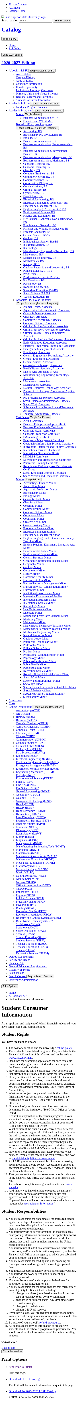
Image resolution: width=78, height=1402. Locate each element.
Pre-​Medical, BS (32, 273)
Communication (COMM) (31, 739)
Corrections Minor (33, 515)
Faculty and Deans (19, 959)
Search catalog (9, 20)
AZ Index (14, 7)
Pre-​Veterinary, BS (34, 280)
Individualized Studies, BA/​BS (41, 241)
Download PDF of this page (25, 1379)
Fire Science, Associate (36, 352)
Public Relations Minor (36, 667)
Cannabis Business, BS (36, 163)
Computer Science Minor (37, 512)
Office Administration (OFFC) (33, 885)
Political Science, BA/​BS (37, 270)
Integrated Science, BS (36, 244)
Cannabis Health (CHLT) (30, 729)
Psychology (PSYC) (27, 904)
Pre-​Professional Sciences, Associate (44, 397)
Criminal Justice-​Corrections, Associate (45, 326)
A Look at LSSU (18, 70)
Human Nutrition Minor (37, 580)
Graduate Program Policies (31, 107)
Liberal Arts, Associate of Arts (40, 371)
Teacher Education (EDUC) (32, 943)
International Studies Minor (38, 602)
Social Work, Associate (36, 404)
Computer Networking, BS (38, 176)
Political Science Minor (36, 648)
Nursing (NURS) (26, 882)
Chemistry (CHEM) (27, 733)
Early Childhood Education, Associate (45, 342)
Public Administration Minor (39, 661)
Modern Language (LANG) (32, 869)
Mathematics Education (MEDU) (35, 859)
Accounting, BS (32, 131)
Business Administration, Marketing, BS (46, 160)
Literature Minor (32, 612)
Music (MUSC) (25, 872)
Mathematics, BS (33, 254)
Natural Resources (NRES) (31, 875)
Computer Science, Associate (40, 323)
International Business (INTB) (33, 820)
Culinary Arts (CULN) (29, 749)
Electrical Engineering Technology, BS (45, 202)
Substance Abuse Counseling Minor (43, 693)
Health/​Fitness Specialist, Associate (43, 368)
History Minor (31, 573)
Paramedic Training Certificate (40, 463)
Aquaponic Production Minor (40, 489)
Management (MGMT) (29, 843)
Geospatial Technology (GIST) (34, 801)
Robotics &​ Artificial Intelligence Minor (46, 674)
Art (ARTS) (23, 713)
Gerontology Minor (34, 570)
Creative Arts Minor (34, 521)
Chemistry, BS (31, 170)
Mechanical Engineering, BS (39, 257)
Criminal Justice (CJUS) (30, 746)
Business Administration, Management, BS (47, 157)
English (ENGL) (25, 775)
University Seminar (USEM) (32, 953)
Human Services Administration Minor (45, 586)
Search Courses (17, 976)
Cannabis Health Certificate (39, 430)
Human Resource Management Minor (45, 583)
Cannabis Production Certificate (41, 433)
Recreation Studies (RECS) (31, 911)
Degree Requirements (21, 956)
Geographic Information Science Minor (45, 560)
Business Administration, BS (39, 141)
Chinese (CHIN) (25, 736)
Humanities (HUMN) (28, 814)
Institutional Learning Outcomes (34, 90)
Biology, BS (30, 137)
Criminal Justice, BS (35, 189)
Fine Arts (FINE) (26, 784)
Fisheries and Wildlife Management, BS (46, 228)
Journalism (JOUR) (27, 827)
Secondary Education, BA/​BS (40, 290)
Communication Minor (36, 508)
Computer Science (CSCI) (31, 742)
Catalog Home (17, 10)
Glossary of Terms (19, 969)
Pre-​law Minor (31, 651)
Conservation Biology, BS (38, 183)
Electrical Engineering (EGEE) (34, 759)
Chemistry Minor (33, 502)
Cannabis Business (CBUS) (32, 723)
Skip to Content (18, 4)
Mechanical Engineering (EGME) (35, 862)
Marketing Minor (33, 619)
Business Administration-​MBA (41, 117)
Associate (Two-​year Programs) (34, 299)
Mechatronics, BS (33, 261)
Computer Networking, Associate (42, 319)
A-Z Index (15, 48)
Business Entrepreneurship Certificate (44, 424)
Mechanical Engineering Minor (41, 632)
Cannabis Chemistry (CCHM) (33, 726)
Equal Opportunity (26, 87)
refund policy (64, 1047)
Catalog (11, 29)
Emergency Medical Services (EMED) (38, 768)
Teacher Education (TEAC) (32, 946)
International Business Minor (39, 599)
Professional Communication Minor (43, 654)
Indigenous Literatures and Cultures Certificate (50, 446)
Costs (12, 703)
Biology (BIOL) (25, 716)
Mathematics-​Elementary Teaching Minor (47, 625)
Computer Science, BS (36, 179)
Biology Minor (31, 495)
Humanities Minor (33, 589)
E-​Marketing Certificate (36, 437)
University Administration (23, 979)
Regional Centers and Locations (34, 96)
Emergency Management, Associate (43, 349)
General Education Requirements (28, 966)
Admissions (15, 700)
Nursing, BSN (31, 264)
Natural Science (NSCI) (29, 878)
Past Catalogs (16, 972)
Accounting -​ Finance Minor (39, 482)
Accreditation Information (39, 1203)
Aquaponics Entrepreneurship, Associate (46, 310)
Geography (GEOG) (28, 794)
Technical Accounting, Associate (42, 413)
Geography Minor (33, 564)
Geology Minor (32, 567)
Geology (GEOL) (26, 797)
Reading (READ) (26, 908)
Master (20, 114)
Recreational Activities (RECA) (34, 914)
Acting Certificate (33, 420)
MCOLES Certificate (35, 456)
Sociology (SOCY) (27, 927)
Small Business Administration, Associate (47, 400)
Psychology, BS (32, 283)
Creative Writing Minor (36, 525)
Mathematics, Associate (36, 381)
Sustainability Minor (34, 696)
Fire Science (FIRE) (27, 788)
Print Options (10, 986)
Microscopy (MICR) (28, 865)
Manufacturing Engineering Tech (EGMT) (40, 846)
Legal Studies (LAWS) (29, 833)
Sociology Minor (33, 683)
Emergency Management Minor (41, 534)
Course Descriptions (20, 706)
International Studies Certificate (41, 453)
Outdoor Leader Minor (36, 638)
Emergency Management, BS (40, 205)
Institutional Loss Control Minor (41, 593)
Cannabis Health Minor (36, 499)
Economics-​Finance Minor (38, 528)
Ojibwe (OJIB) (24, 888)
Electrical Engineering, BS (38, 199)
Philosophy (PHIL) (27, 891)
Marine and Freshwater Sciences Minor (45, 615)
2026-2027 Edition (18, 62)
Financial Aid (16, 963)
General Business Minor (37, 557)
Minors (20, 479)
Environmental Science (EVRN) (34, 778)
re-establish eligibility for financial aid (33, 1158)
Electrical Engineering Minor (39, 531)
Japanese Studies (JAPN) (30, 823)
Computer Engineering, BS (38, 173)
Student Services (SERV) (30, 940)
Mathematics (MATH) (28, 852)
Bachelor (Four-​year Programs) (34, 124)
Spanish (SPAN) (25, 934)
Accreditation (23, 74)
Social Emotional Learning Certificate (44, 472)
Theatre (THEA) (25, 950)
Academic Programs (20, 110)
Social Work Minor (34, 677)
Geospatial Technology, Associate (42, 365)
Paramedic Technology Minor (40, 641)
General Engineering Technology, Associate (48, 355)
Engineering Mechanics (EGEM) (35, 771)
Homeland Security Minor (38, 576)
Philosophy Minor (33, 645)
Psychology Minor (33, 657)
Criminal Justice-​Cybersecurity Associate (46, 329)
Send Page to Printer (20, 1366)
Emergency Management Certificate (43, 440)
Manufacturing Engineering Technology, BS (48, 251)
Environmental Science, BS (39, 212)
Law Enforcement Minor (37, 609)
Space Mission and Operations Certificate (47, 475)
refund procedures (49, 1322)
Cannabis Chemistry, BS (37, 167)
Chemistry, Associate (35, 316)
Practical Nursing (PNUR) (31, 901)
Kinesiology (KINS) (27, 830)
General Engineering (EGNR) (33, 791)
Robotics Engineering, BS (38, 286)
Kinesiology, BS (32, 248)
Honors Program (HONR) (31, 810)
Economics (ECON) (27, 755)
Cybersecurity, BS (33, 192)
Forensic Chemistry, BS (36, 231)
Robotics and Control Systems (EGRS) (38, 917)
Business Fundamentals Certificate (43, 427)
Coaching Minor (32, 505)
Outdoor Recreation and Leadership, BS (46, 267)
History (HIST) (25, 807)
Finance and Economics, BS (39, 215)
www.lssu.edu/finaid (20, 1057)
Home (12, 45)
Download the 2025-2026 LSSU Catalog (32, 1391)
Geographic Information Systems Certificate (48, 443)
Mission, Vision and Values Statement (37, 93)
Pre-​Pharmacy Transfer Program (41, 277)
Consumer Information (29, 83)
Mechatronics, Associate (37, 384)
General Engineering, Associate (41, 358)
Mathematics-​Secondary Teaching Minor (46, 628)
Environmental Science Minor (40, 554)
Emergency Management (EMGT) (36, 765)
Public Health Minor (35, 664)
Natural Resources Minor (37, 635)
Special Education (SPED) (31, 937)
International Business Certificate (42, 450)
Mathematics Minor (34, 622)
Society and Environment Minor (41, 680)
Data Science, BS (33, 196)
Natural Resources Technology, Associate (47, 387)
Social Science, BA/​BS (36, 293)
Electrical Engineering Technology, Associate (49, 345)
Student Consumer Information (33, 100)
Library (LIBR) (25, 836)
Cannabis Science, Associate (39, 313)
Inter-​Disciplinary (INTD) (31, 817)
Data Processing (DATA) (30, 752)
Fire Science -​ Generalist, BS (39, 225)
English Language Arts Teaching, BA (44, 209)
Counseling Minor (33, 518)
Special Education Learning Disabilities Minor (49, 687)
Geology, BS (30, 238)
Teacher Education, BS (36, 296)
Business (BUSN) (26, 720)
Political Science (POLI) (30, 898)
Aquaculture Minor (34, 486)
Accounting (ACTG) (28, 710)
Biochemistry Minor (34, 492)
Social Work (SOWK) (28, 924)
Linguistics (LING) (27, 840)
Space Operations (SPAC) (31, 930)
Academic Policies (19, 103)
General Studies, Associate (38, 362)
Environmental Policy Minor (39, 551)
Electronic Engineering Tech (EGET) (37, 762)
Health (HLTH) (25, 804)
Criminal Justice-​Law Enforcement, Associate (49, 339)
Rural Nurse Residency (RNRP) (34, 921)
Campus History (25, 77)
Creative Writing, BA (35, 186)
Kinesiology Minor (34, 606)
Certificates (22, 417)
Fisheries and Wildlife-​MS (38, 121)
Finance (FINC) (25, 781)
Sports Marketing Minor (37, 690)
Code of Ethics (24, 80)
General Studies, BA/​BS (37, 235)
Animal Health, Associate (37, 306)
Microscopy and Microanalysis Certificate (47, 459)
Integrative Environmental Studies (42, 596)
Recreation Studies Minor (37, 670)
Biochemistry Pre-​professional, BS (43, 134)
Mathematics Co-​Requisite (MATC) (36, 856)
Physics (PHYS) (25, 895)
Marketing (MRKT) (27, 849)
